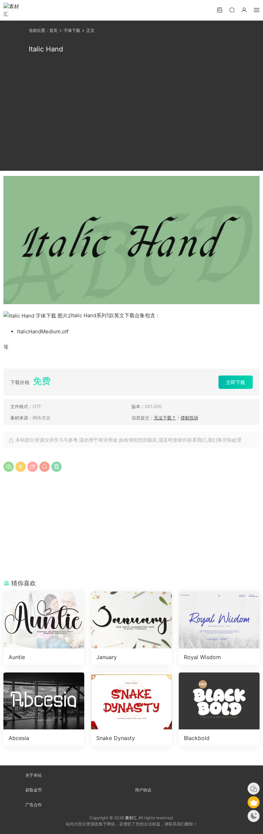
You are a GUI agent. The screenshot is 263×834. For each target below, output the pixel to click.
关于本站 (33, 775)
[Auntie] (43, 620)
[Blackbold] (219, 700)
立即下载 (235, 382)
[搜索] (232, 9)
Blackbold (197, 738)
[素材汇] (13, 10)
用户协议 (143, 790)
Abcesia (19, 738)
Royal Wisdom (202, 657)
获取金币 (33, 790)
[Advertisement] (131, 112)
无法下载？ (165, 417)
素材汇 (131, 817)
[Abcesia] (43, 700)
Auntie (17, 657)
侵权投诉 (189, 417)
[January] (131, 620)
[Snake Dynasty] (131, 700)
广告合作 (33, 804)
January (106, 657)
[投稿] (219, 9)
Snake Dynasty (115, 738)
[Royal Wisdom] (219, 620)
